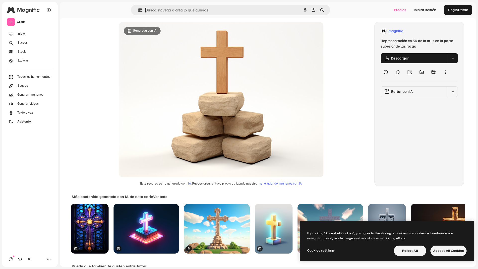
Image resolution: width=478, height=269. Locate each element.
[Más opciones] (445, 72)
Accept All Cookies (448, 251)
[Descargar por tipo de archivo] (453, 58)
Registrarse (458, 10)
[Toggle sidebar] (49, 10)
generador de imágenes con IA (280, 184)
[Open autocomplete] (138, 10)
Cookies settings (321, 250)
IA (189, 184)
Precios (400, 10)
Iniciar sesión (425, 10)
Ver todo (160, 197)
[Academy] (20, 259)
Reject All (410, 251)
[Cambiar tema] (29, 259)
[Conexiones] (11, 259)
